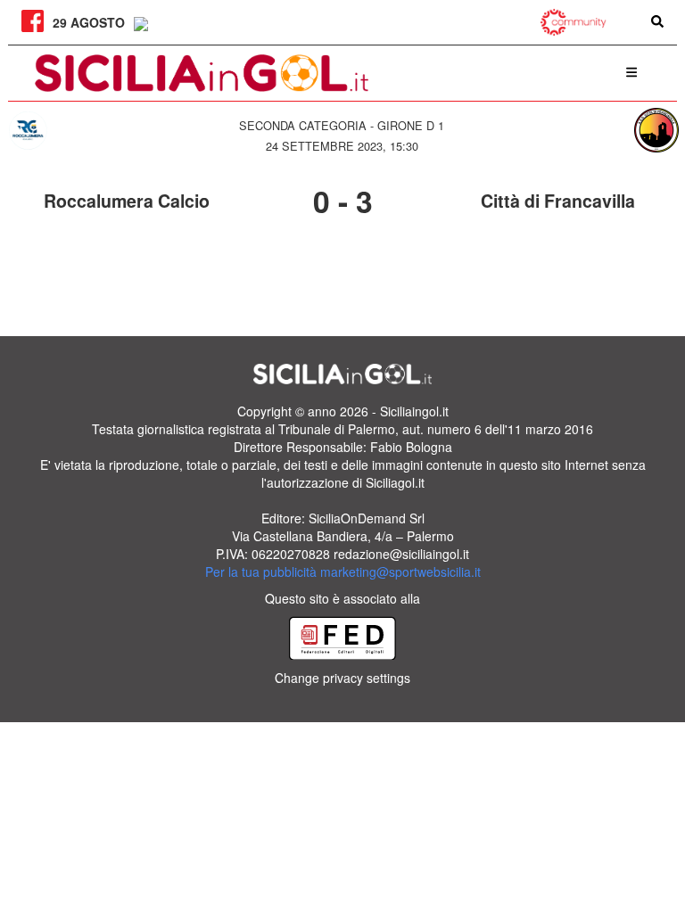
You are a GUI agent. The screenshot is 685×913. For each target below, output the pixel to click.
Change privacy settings (342, 678)
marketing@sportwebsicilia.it (400, 571)
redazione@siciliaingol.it (401, 554)
